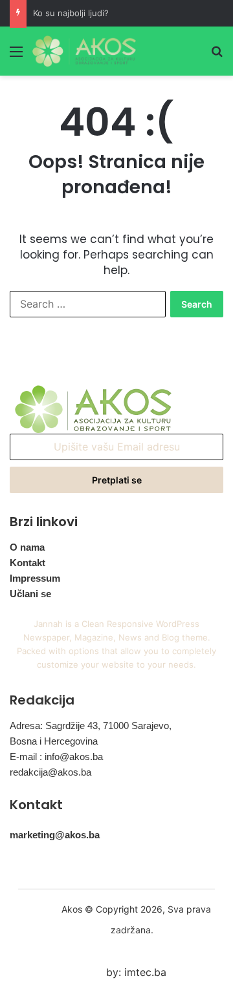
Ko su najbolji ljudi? (71, 13)
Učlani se (30, 593)
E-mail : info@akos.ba (56, 756)
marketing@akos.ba (55, 834)
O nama (27, 547)
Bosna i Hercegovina (54, 741)
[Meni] (16, 55)
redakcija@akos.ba (50, 772)
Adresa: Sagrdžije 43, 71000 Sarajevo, (91, 725)
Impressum (35, 578)
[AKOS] (84, 51)
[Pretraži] (216, 55)
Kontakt (27, 562)
